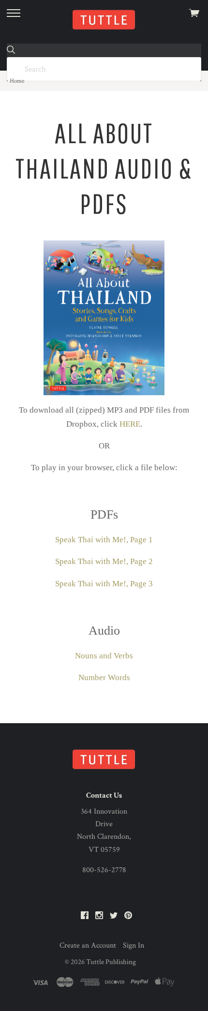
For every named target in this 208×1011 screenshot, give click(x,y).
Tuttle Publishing (111, 961)
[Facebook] (85, 916)
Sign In (133, 945)
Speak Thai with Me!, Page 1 (104, 539)
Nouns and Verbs (104, 655)
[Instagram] (99, 916)
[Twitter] (114, 916)
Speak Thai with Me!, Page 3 (104, 583)
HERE (129, 424)
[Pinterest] (128, 916)
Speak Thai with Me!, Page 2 (104, 561)
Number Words (104, 677)
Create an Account (87, 945)
